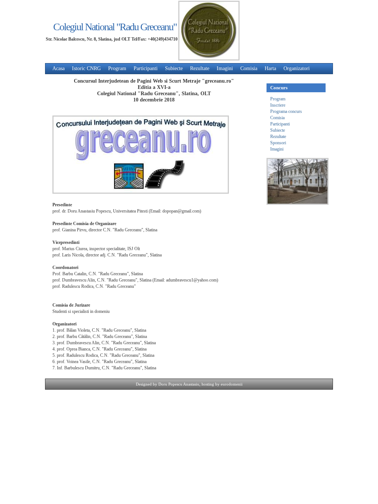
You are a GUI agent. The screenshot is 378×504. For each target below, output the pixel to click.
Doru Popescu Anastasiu (178, 384)
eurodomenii (232, 384)
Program (117, 68)
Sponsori (278, 142)
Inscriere (277, 105)
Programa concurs (286, 111)
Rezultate (199, 68)
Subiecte (174, 68)
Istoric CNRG (86, 68)
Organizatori (297, 68)
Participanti (146, 68)
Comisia (248, 68)
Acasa (58, 68)
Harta (270, 68)
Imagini (225, 68)
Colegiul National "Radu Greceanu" (114, 26)
